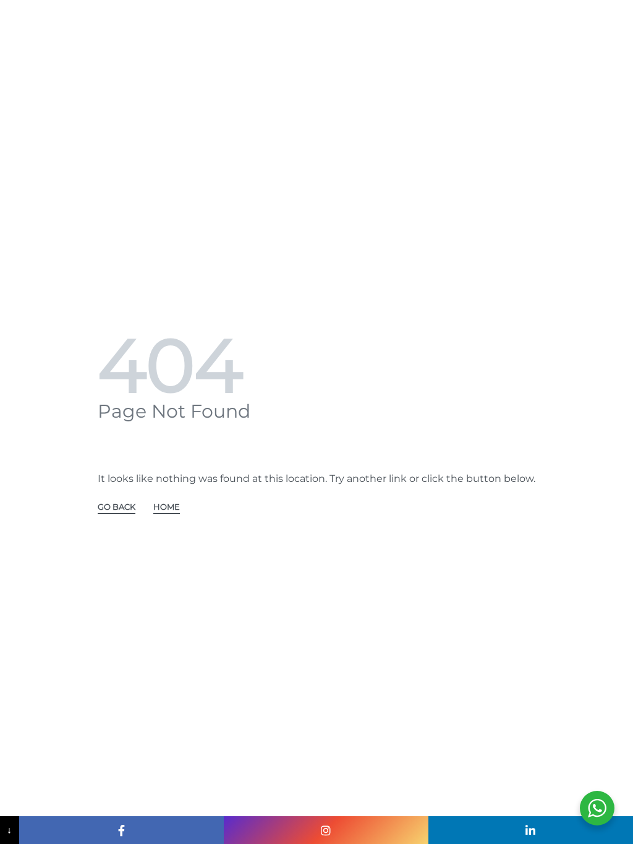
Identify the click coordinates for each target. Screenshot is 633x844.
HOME (166, 507)
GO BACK (116, 507)
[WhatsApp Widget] (597, 808)
